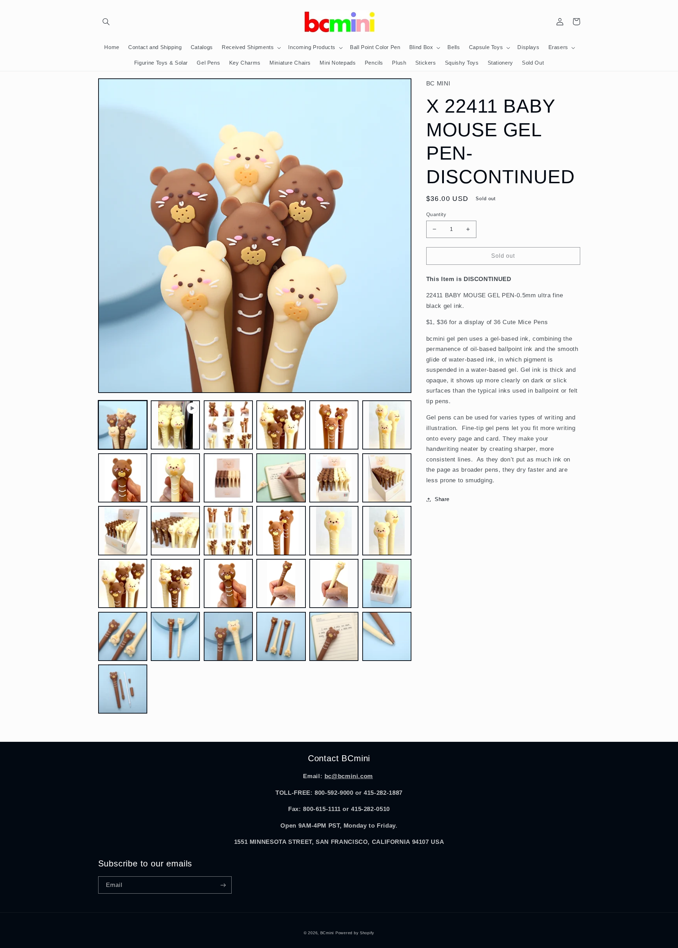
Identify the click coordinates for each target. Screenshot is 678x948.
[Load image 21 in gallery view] (280, 583)
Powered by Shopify (354, 933)
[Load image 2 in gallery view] (228, 424)
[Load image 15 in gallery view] (280, 530)
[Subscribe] (223, 885)
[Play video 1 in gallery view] (175, 424)
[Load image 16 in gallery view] (333, 530)
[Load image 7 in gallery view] (175, 477)
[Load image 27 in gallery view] (280, 636)
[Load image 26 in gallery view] (228, 636)
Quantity (436, 214)
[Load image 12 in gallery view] (122, 530)
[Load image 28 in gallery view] (333, 636)
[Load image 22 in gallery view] (333, 583)
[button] (106, 21)
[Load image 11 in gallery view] (386, 477)
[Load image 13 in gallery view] (175, 530)
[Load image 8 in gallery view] (228, 477)
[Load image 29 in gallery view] (386, 636)
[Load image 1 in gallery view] (122, 424)
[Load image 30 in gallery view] (122, 689)
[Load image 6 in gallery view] (122, 477)
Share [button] (442, 499)
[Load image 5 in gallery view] (386, 424)
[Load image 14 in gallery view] (228, 530)
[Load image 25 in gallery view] (175, 636)
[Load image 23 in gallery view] (386, 583)
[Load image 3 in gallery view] (280, 424)
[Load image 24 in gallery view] (122, 636)
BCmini (327, 933)
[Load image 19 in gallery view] (175, 583)
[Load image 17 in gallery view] (386, 530)
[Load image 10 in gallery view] (333, 477)
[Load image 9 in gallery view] (280, 477)
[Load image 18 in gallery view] (122, 583)
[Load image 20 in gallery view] (228, 583)
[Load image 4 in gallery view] (333, 424)
